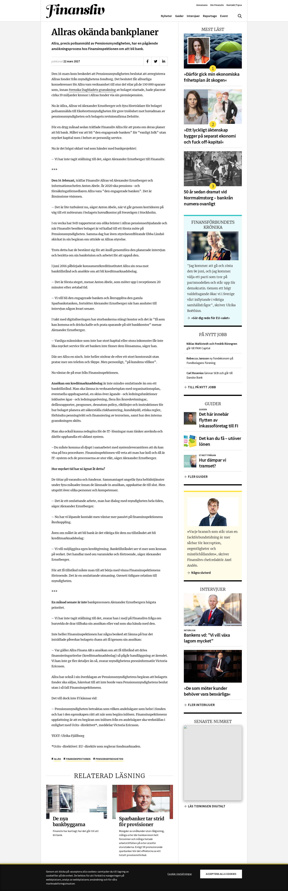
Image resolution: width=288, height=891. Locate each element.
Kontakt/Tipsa (234, 5)
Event (224, 16)
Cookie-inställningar (180, 874)
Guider (179, 16)
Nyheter (166, 16)
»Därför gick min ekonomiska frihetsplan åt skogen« (211, 77)
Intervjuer (193, 16)
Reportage (210, 16)
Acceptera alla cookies (221, 874)
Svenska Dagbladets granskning (92, 90)
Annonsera (202, 5)
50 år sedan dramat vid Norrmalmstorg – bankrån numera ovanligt (208, 198)
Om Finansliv (217, 5)
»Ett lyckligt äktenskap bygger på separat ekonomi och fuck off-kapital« (210, 136)
